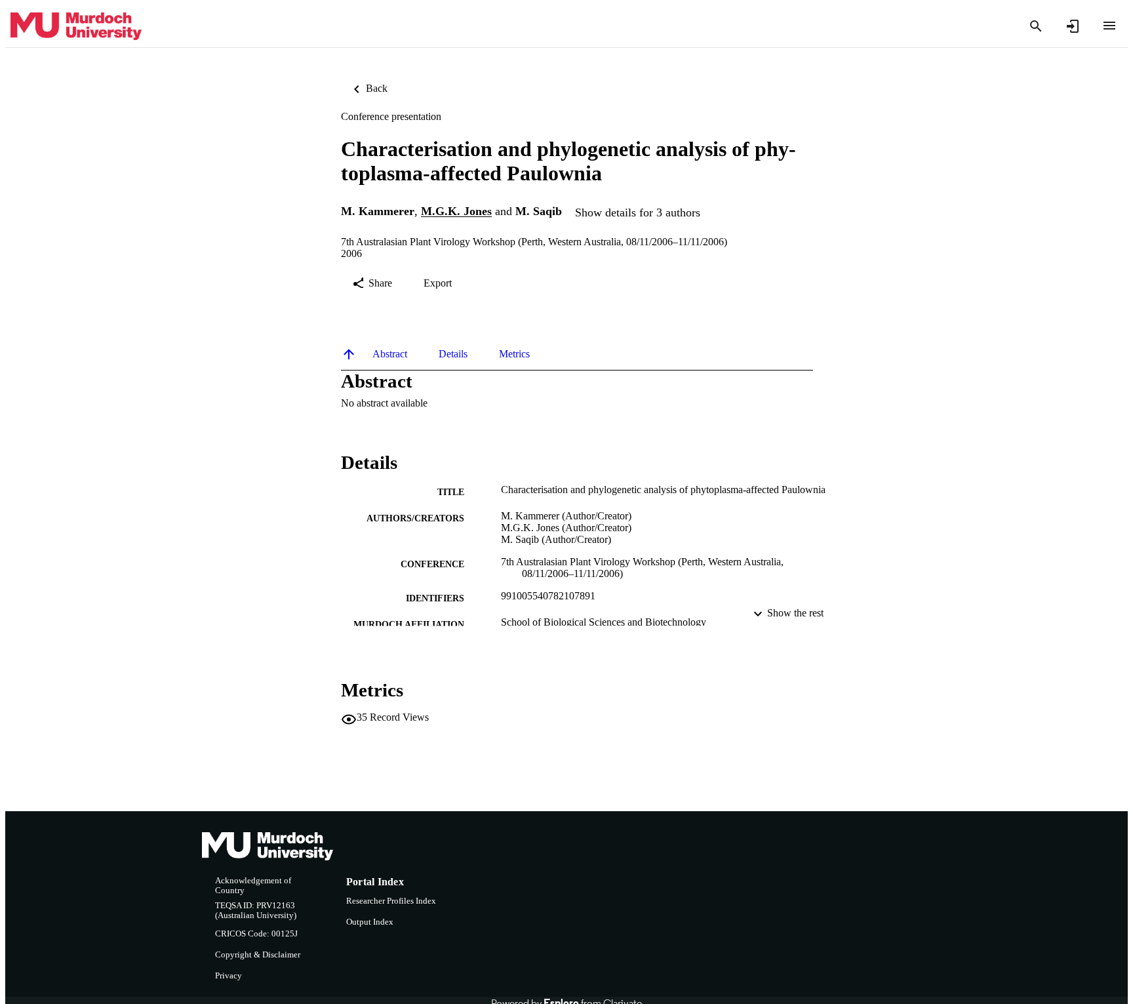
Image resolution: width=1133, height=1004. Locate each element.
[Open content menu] (1109, 25)
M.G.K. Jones (456, 211)
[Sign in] (1073, 26)
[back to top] (349, 354)
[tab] (390, 354)
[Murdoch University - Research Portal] (76, 26)
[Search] (1036, 26)
